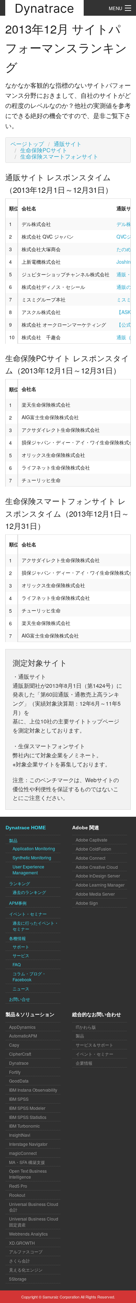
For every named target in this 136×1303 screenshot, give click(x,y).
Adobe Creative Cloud (97, 867)
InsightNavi (19, 1135)
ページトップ (27, 144)
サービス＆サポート (94, 1045)
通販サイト (68, 144)
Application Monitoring (34, 848)
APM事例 (18, 903)
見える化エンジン (26, 1270)
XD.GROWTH (22, 1243)
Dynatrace (19, 1063)
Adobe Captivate (91, 840)
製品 (80, 1036)
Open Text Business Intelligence (28, 1174)
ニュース (21, 988)
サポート (21, 946)
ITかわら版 (86, 1027)
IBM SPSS (19, 1099)
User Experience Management (28, 869)
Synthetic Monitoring (32, 857)
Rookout (17, 1195)
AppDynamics (22, 1027)
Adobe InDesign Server (98, 876)
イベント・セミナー (28, 914)
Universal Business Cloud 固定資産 (33, 1222)
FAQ (17, 964)
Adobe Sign (87, 903)
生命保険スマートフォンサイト (59, 156)
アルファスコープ (26, 1251)
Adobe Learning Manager (100, 885)
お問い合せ (19, 999)
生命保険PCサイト (43, 150)
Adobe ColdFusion (93, 849)
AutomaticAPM (23, 1036)
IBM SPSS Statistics (27, 1117)
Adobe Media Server (95, 894)
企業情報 (84, 1063)
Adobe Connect (90, 858)
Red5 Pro (18, 1186)
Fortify (15, 1072)
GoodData (19, 1081)
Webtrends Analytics (28, 1234)
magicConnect (23, 1153)
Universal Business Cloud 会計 (33, 1207)
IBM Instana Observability (33, 1090)
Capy (14, 1045)
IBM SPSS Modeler (27, 1108)
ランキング (19, 883)
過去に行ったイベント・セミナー (36, 926)
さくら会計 (19, 1261)
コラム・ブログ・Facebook (29, 976)
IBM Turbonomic (24, 1126)
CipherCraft (20, 1054)
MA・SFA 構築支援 (27, 1162)
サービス (21, 955)
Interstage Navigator (28, 1144)
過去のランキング (29, 892)
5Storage (18, 1279)
